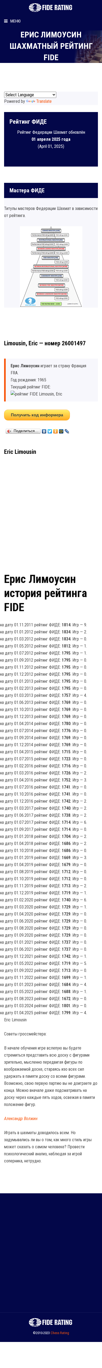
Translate (44, 101)
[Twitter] (50, 430)
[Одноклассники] (55, 430)
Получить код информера (37, 415)
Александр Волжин (21, 1118)
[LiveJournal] (67, 430)
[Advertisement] (51, 512)
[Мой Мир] (61, 430)
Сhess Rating (60, 1333)
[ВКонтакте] (44, 430)
